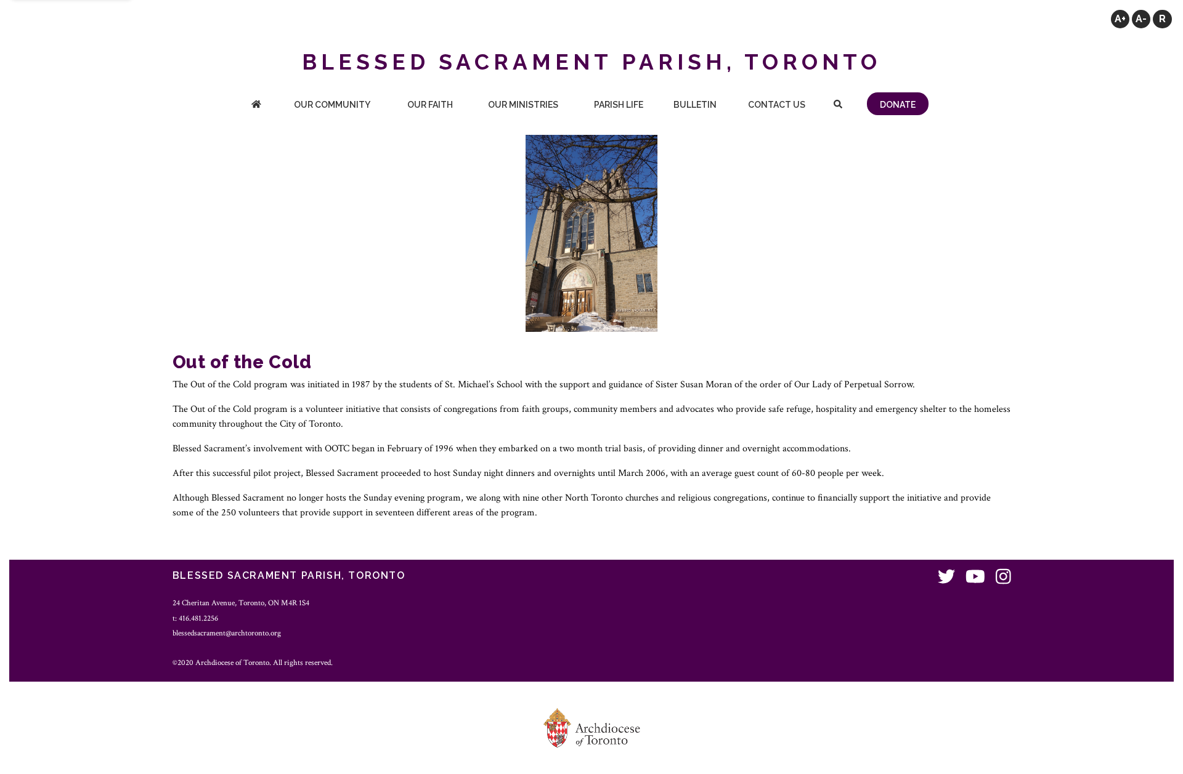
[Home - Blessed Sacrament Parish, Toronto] (256, 105)
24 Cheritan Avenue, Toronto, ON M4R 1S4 (241, 603)
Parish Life (618, 105)
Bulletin (695, 105)
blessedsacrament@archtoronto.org (227, 633)
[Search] (838, 105)
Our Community (332, 105)
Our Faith (430, 105)
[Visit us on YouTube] (975, 577)
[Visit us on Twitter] (946, 577)
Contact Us (776, 105)
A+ (1120, 19)
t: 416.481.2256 (195, 618)
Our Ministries (523, 105)
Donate (898, 105)
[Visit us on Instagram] (1003, 577)
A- (1141, 19)
